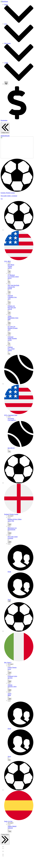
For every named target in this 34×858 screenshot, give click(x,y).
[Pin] (8, 263)
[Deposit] (17, 119)
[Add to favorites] (9, 263)
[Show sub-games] (8, 270)
